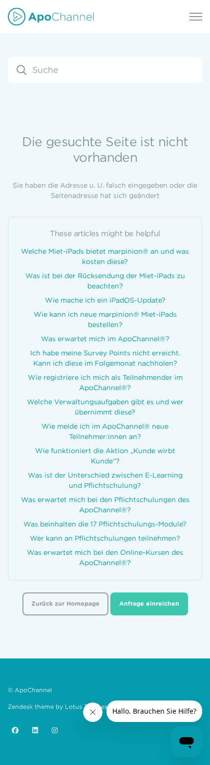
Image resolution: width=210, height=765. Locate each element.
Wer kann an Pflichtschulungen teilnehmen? (105, 538)
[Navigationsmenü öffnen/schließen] (196, 16)
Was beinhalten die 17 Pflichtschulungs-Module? (105, 524)
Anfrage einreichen (149, 603)
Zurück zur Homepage (65, 603)
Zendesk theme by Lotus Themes (57, 706)
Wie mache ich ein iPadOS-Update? (105, 300)
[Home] (51, 16)
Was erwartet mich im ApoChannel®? (105, 339)
